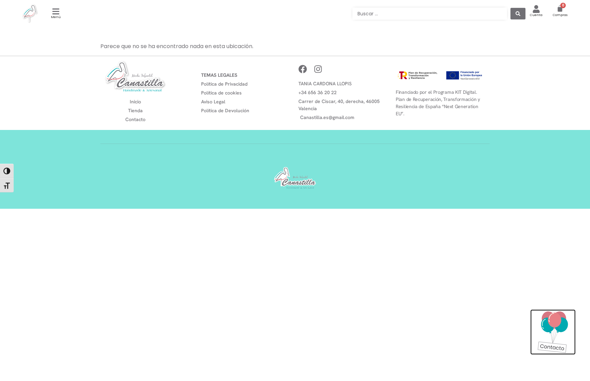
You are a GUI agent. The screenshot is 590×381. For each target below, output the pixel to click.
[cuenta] (536, 9)
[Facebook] (302, 69)
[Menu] (56, 11)
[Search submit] (517, 13)
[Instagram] (318, 69)
